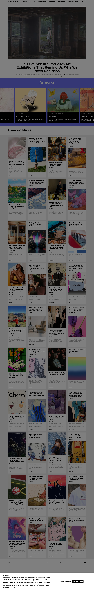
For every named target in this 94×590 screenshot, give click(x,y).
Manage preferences (65, 581)
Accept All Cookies (78, 581)
